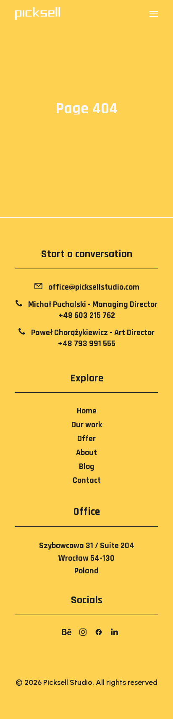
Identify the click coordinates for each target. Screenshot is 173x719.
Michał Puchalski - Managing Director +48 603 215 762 (91, 310)
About (86, 452)
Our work (86, 424)
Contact (87, 480)
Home (87, 410)
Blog (86, 466)
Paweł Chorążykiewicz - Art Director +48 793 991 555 (92, 338)
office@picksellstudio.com (93, 287)
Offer (86, 438)
